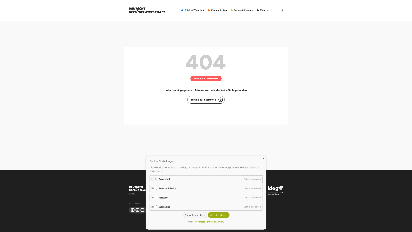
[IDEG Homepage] (275, 190)
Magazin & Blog (219, 10)
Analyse (163, 197)
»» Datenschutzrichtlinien (209, 221)
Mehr (263, 10)
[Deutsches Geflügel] (147, 10)
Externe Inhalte (167, 188)
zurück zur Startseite (203, 99)
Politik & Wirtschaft (194, 10)
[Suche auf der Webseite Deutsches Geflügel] (282, 10)
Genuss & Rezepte (243, 10)
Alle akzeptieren (218, 215)
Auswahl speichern (195, 215)
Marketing (164, 206)
